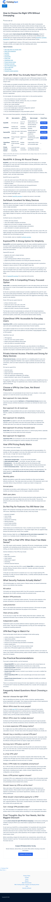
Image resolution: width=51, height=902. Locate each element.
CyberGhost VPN (8, 60)
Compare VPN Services (25, 854)
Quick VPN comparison (10, 51)
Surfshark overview (26, 237)
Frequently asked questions (11, 71)
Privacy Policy (26, 875)
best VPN (14, 709)
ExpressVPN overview (12, 276)
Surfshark (44, 37)
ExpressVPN (6, 39)
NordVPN (38, 37)
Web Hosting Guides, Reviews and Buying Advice (26, 884)
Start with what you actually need (12, 49)
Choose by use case (9, 63)
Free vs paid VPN (8, 67)
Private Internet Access (10, 62)
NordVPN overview (17, 196)
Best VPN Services (26, 882)
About (26, 879)
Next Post (3, 870)
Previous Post (4, 868)
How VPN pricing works (10, 65)
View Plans (44, 122)
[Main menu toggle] (4, 6)
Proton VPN (7, 58)
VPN (27, 886)
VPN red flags (7, 69)
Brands (27, 881)
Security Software (26, 888)
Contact (27, 877)
